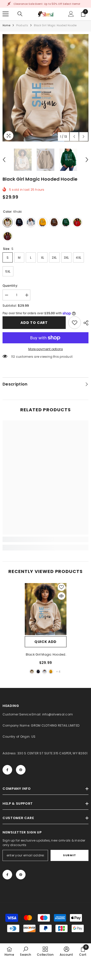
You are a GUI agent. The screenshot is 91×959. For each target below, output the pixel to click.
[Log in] (71, 14)
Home (6, 25)
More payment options (45, 349)
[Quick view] (61, 596)
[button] (74, 136)
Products (22, 25)
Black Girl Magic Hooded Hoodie (45, 654)
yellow (50, 671)
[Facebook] (7, 770)
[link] (74, 322)
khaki (31, 671)
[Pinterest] (21, 770)
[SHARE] (84, 323)
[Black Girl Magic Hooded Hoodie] (45, 609)
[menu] (6, 14)
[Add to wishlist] (61, 587)
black (38, 671)
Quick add (45, 641)
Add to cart (34, 322)
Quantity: (10, 285)
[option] (45, 87)
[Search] (20, 14)
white (44, 671)
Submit (69, 855)
